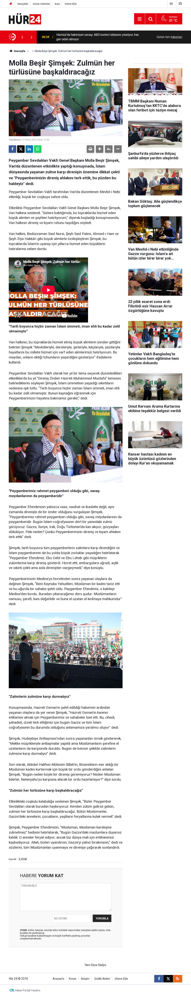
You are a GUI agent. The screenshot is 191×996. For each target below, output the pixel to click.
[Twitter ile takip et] (168, 978)
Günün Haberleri (41, 3)
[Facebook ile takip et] (159, 978)
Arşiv (57, 3)
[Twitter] (21, 149)
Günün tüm (169, 37)
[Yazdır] (90, 149)
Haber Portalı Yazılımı (27, 990)
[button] (99, 149)
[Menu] (139, 19)
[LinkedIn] (29, 149)
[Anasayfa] (11, 3)
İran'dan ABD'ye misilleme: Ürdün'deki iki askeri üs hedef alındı (96, 37)
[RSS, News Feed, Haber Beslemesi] (177, 978)
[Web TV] (171, 3)
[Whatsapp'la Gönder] (37, 149)
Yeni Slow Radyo (95, 965)
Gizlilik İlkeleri (102, 978)
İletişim (85, 978)
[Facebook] (12, 149)
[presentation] (22, 37)
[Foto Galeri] (180, 3)
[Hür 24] (25, 18)
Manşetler (23, 3)
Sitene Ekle (70, 3)
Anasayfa (19, 51)
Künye (72, 978)
